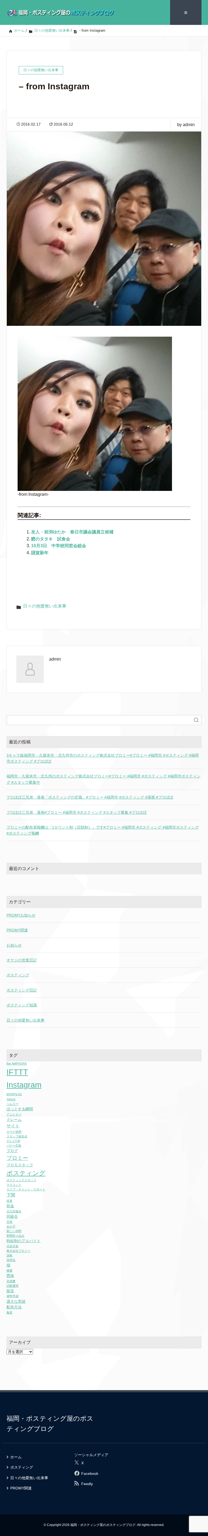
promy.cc (14, 1094)
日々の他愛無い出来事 (44, 606)
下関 (10, 1195)
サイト (13, 1126)
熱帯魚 (10, 1260)
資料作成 (12, 1296)
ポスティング (17, 975)
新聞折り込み (15, 1235)
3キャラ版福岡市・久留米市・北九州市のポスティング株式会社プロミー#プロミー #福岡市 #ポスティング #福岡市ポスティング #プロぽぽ (102, 758)
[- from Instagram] (95, 413)
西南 (10, 1276)
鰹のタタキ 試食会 (50, 539)
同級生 (12, 1217)
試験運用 (12, 1285)
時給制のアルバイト (23, 1241)
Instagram (23, 1084)
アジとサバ (13, 1114)
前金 (10, 1206)
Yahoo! (10, 1099)
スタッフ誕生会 (16, 1136)
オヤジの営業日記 (21, 960)
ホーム (16, 1457)
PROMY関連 (17, 930)
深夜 (9, 1255)
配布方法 (14, 1307)
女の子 (10, 1226)
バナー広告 (13, 1145)
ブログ (12, 1151)
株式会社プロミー (18, 1250)
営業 (9, 1221)
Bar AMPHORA (16, 1063)
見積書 (10, 1281)
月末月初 (12, 1246)
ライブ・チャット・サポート (25, 1189)
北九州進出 (13, 1211)
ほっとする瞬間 (19, 1109)
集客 (9, 1312)
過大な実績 (15, 1301)
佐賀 (9, 1200)
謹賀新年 (39, 552)
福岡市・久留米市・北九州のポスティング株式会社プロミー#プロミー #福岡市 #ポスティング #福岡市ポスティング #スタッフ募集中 (103, 779)
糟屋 (9, 1270)
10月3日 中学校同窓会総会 (58, 545)
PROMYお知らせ (20, 915)
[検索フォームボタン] (196, 720)
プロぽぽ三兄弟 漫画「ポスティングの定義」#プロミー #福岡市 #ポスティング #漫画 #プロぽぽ (89, 797)
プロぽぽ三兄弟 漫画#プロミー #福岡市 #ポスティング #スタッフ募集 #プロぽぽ (76, 812)
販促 (10, 1291)
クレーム (14, 1120)
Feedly (87, 1484)
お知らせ (14, 945)
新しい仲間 (13, 1231)
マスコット (13, 1184)
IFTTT (17, 1072)
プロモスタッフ (19, 1165)
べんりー (12, 1103)
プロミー (17, 1158)
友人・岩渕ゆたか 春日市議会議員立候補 (72, 532)
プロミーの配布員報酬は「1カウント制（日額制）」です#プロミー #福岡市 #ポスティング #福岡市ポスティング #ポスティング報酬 (102, 830)
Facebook (89, 1473)
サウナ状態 (13, 1131)
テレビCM (13, 1141)
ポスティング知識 (21, 1005)
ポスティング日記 (21, 990)
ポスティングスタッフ (21, 1180)
